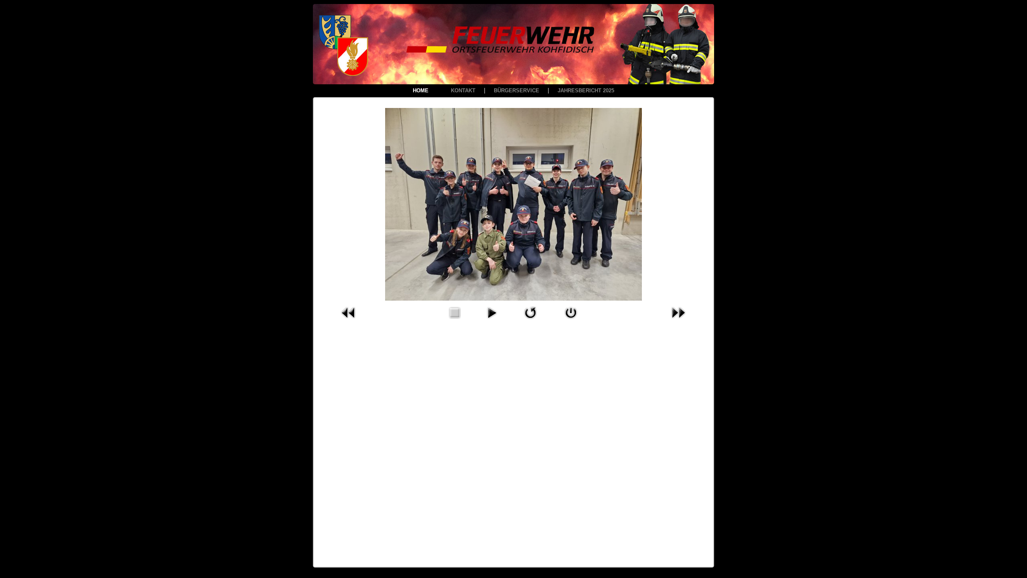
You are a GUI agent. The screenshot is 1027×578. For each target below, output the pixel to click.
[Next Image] (678, 321)
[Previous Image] (348, 321)
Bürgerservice (516, 91)
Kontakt (463, 91)
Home (420, 91)
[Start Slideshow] (491, 321)
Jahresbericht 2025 (586, 91)
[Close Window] (570, 321)
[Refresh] (530, 321)
